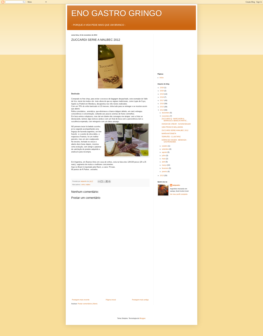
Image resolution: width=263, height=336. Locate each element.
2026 (162, 88)
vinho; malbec (85, 184)
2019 (162, 94)
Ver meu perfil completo (179, 194)
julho (164, 156)
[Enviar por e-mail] (99, 181)
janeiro (165, 172)
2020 (162, 91)
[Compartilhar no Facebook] (106, 181)
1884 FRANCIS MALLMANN (172, 127)
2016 (162, 104)
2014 (162, 110)
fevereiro (165, 168)
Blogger (142, 318)
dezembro (166, 113)
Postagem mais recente (80, 300)
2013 (162, 175)
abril (164, 162)
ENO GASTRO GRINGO (116, 13)
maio (164, 159)
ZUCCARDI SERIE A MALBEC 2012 (175, 130)
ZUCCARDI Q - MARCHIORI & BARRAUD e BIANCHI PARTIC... (175, 120)
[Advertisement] (110, 278)
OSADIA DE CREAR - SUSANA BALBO (176, 124)
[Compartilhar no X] (104, 181)
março (164, 165)
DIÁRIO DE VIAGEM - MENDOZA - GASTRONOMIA (174, 141)
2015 (162, 107)
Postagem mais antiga (140, 300)
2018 (162, 97)
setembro (165, 149)
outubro (165, 146)
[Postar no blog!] (101, 181)
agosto (164, 152)
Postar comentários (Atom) (87, 304)
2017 (162, 100)
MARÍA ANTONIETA (169, 134)
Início (162, 78)
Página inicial (111, 300)
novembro (166, 116)
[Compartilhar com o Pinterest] (109, 181)
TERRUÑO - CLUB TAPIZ (171, 137)
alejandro (176, 185)
